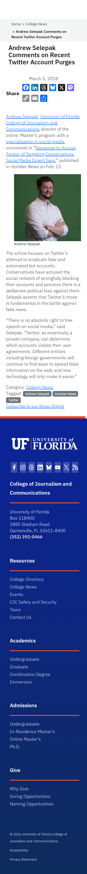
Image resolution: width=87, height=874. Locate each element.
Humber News (65, 394)
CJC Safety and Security (33, 602)
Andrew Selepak (22, 116)
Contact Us (20, 617)
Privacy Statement (23, 859)
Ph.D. (15, 747)
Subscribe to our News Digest (35, 406)
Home (16, 24)
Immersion (21, 682)
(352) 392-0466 (26, 537)
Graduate (19, 667)
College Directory (27, 579)
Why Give (19, 789)
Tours (15, 609)
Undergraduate (24, 659)
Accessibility (19, 850)
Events (16, 594)
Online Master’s (25, 739)
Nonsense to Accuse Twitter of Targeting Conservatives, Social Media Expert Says (41, 154)
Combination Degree (30, 674)
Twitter (13, 400)
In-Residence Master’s (32, 731)
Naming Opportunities (32, 804)
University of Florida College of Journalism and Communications (43, 122)
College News (36, 24)
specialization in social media (35, 141)
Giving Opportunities (30, 796)
